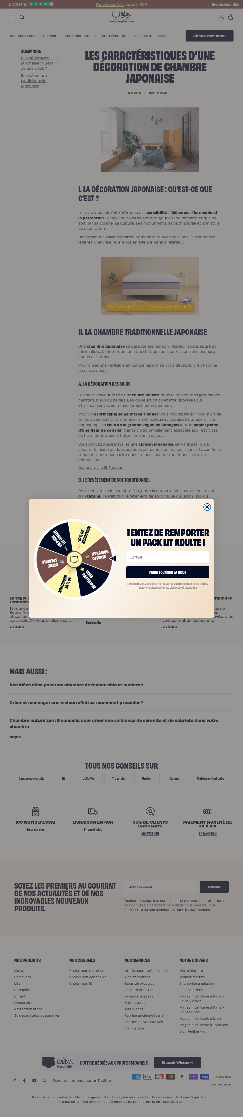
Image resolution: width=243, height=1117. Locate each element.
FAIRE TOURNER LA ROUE (167, 572)
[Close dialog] (207, 507)
